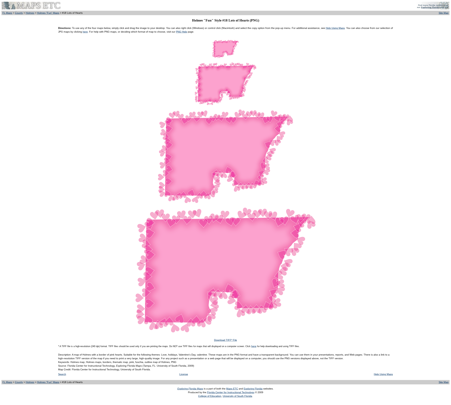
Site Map (444, 12)
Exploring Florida (253, 388)
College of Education (209, 396)
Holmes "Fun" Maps (48, 12)
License (183, 374)
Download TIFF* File (225, 340)
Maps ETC (232, 388)
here (85, 31)
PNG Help (181, 31)
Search (62, 374)
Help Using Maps (335, 28)
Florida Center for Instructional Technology (230, 392)
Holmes (30, 12)
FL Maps (7, 12)
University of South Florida (237, 396)
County (19, 12)
